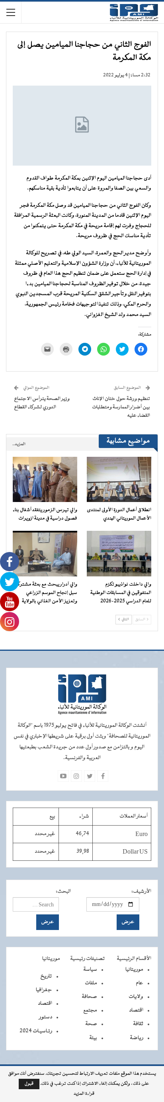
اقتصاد (136, 1010)
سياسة (90, 969)
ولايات (136, 997)
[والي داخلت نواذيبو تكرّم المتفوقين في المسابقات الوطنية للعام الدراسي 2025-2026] (119, 553)
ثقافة (138, 1024)
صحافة (89, 997)
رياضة (136, 1038)
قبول (29, 1084)
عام (139, 983)
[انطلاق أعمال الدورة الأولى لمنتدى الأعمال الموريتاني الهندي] (119, 479)
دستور (45, 1017)
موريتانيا (134, 969)
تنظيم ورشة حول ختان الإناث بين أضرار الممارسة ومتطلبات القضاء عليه (121, 407)
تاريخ (46, 976)
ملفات (91, 983)
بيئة (93, 1038)
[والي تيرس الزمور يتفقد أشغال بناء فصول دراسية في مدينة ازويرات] (45, 479)
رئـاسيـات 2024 (36, 1031)
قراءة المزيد (84, 1094)
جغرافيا (44, 990)
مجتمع (90, 1010)
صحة (91, 1024)
